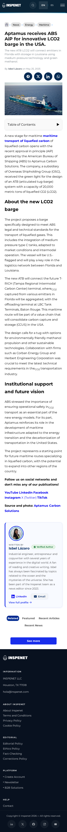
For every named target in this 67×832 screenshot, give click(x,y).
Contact (8, 805)
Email (41, 596)
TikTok (42, 497)
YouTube (11, 492)
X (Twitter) (28, 497)
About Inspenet (13, 710)
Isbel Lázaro (15, 68)
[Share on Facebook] (28, 76)
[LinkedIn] (11, 824)
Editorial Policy (13, 743)
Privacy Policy (12, 720)
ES (52, 5)
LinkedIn (26, 492)
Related (13, 618)
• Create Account (14, 776)
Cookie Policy (12, 725)
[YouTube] (55, 824)
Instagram (13, 497)
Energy (29, 24)
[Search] (33, 5)
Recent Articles (49, 618)
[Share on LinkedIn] (48, 76)
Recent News (33, 625)
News (16, 24)
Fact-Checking (12, 753)
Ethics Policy (11, 748)
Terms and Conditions (17, 715)
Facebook (40, 492)
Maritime (44, 24)
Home (7, 24)
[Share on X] (38, 76)
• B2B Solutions (13, 787)
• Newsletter (11, 782)
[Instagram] (44, 824)
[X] (22, 824)
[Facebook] (33, 824)
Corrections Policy (15, 758)
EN (43, 5)
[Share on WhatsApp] (58, 76)
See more (33, 641)
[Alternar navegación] (62, 5)
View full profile (18, 602)
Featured (28, 618)
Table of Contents (21, 124)
